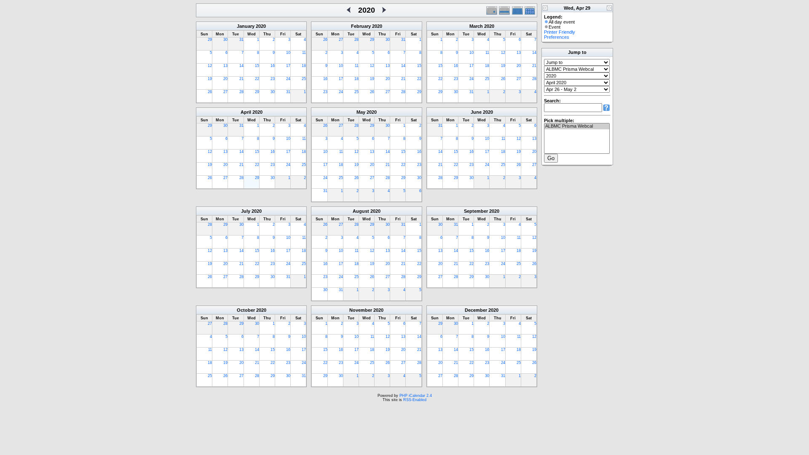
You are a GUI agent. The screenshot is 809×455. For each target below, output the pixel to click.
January (245, 26)
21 (241, 79)
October (246, 310)
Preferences (556, 37)
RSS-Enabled (414, 400)
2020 (261, 26)
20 (225, 79)
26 (210, 92)
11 (304, 53)
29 (210, 39)
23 (273, 79)
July (245, 211)
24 (288, 79)
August (361, 211)
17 (288, 66)
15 (257, 66)
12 (210, 66)
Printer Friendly (559, 32)
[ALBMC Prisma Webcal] (576, 126)
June (476, 112)
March (476, 26)
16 (273, 66)
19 (210, 79)
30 (225, 39)
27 (225, 92)
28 (241, 92)
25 (304, 79)
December (476, 310)
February (361, 26)
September (476, 211)
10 (288, 53)
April (246, 112)
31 (241, 39)
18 (304, 66)
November (360, 310)
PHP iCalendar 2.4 (415, 395)
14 (241, 66)
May (360, 112)
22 (257, 79)
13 (225, 66)
